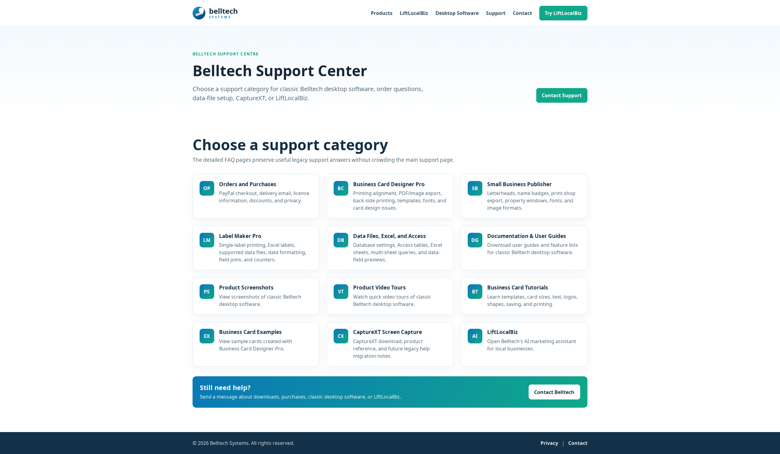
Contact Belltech (554, 392)
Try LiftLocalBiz (563, 13)
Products (381, 13)
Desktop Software (457, 13)
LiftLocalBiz (414, 13)
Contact (522, 13)
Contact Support (562, 95)
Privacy (549, 443)
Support (495, 13)
